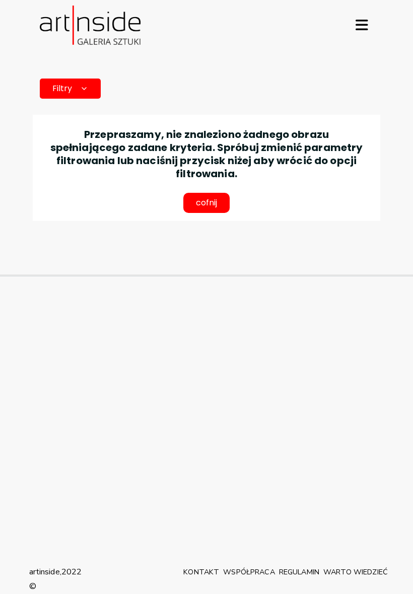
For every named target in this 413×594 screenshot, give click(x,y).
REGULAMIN (299, 572)
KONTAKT (201, 572)
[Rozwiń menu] (361, 25)
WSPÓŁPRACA (248, 572)
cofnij (207, 202)
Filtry (62, 88)
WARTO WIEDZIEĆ (355, 572)
